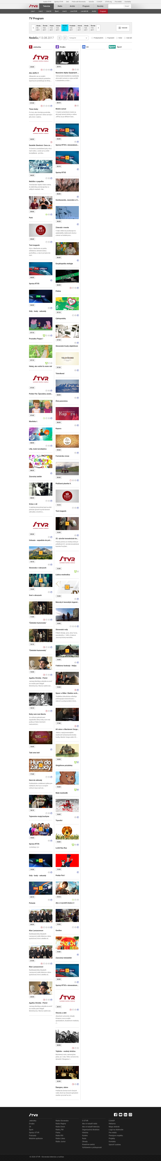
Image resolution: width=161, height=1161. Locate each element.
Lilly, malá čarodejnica (38, 449)
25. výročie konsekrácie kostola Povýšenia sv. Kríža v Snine (67, 539)
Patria (58, 1133)
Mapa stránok (114, 1127)
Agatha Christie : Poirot (38, 678)
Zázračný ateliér (35, 477)
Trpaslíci (59, 820)
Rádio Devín (60, 1127)
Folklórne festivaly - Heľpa (66, 666)
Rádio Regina (61, 1124)
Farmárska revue (62, 456)
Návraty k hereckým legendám (67, 602)
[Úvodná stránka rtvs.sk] (33, 6)
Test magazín (34, 245)
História (85, 1133)
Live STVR (73, 11)
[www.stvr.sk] (33, 1114)
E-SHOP (100, 2)
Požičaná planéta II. (63, 483)
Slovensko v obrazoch (37, 568)
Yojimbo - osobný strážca (65, 1051)
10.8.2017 (45, 28)
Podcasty (32, 1135)
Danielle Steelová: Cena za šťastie (40, 145)
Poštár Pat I (60, 875)
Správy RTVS (34, 284)
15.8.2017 (80, 28)
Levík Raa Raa (61, 848)
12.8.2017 (58, 28)
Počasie (32, 903)
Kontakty (128, 2)
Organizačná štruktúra (90, 1130)
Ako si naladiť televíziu (91, 1127)
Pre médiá (118, 2)
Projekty (112, 1138)
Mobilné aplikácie (36, 1138)
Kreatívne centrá (88, 1144)
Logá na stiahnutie (116, 1130)
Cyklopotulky (61, 318)
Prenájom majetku (116, 1135)
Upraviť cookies (115, 1145)
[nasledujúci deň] (65, 38)
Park (31, 218)
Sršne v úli (33, 504)
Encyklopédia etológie (64, 264)
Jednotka (32, 1121)
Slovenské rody (62, 630)
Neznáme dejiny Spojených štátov (67, 73)
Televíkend (60, 373)
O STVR (85, 1121)
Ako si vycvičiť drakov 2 (65, 903)
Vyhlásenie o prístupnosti (92, 1147)
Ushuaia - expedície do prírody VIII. (40, 540)
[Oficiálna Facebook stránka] (115, 1114)
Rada (84, 1138)
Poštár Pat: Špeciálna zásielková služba (40, 394)
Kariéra (85, 1135)
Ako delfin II (34, 73)
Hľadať (127, 6)
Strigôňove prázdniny (64, 765)
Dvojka (31, 1124)
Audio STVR (47, 2)
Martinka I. (33, 421)
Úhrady (85, 1141)
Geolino (59, 930)
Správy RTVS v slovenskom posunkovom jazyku (67, 145)
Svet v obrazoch (35, 595)
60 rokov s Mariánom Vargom (67, 729)
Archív (94, 11)
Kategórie (72, 38)
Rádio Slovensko (62, 1121)
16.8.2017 (86, 28)
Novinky (100, 6)
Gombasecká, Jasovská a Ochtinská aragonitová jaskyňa (67, 200)
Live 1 (33, 11)
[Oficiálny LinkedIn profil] (125, 1114)
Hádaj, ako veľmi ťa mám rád (40, 366)
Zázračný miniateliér (64, 958)
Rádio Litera (60, 1138)
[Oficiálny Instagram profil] (130, 1114)
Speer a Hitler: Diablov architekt (67, 693)
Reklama (112, 1124)
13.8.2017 (65, 28)
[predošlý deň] (59, 38)
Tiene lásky (33, 109)
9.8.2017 (38, 28)
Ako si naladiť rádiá (89, 1124)
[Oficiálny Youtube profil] (120, 1114)
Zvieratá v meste (62, 227)
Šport (57, 11)
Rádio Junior (60, 1141)
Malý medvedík (62, 793)
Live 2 (41, 11)
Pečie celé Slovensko (79, 2)
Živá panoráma (62, 401)
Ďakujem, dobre (62, 1087)
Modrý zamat (61, 109)
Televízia (46, 6)
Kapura (58, 428)
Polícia (58, 291)
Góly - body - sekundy (37, 311)
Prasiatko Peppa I (36, 339)
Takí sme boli (34, 753)
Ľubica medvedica (63, 575)
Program (103, 11)
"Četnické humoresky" (37, 623)
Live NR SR (84, 11)
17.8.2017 (93, 28)
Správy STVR (58, 2)
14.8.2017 (72, 28)
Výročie (91, 2)
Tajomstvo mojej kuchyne (39, 816)
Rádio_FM (59, 1130)
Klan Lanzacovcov (36, 931)
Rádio (60, 6)
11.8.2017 (52, 28)
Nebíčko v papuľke (36, 181)
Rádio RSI (59, 1135)
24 (30, 1127)
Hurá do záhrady (35, 780)
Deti (67, 2)
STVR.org (108, 2)
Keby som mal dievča (37, 714)
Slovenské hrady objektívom (67, 346)
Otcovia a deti (61, 1013)
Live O (64, 11)
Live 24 (48, 11)
